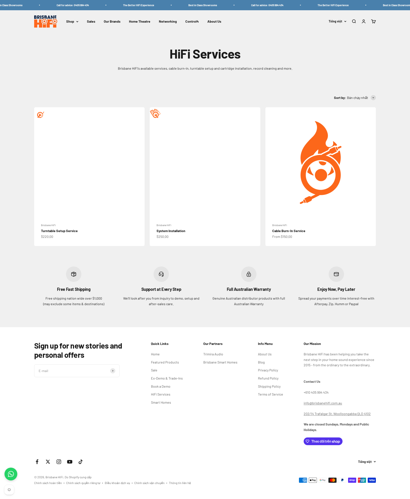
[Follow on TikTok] (80, 462)
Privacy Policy (268, 370)
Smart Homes (161, 402)
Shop (70, 21)
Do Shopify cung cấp (78, 477)
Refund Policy (268, 378)
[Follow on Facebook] (37, 462)
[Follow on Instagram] (59, 462)
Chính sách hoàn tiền (48, 483)
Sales (91, 21)
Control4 (192, 21)
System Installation (171, 231)
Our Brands (112, 21)
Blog (261, 362)
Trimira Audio (213, 354)
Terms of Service (270, 394)
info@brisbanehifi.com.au (323, 403)
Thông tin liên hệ (180, 483)
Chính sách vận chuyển (149, 483)
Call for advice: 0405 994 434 (65, 5)
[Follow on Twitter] (48, 462)
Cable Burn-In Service (288, 231)
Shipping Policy (269, 386)
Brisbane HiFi (48, 225)
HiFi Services (160, 394)
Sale (154, 370)
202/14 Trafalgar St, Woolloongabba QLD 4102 (337, 414)
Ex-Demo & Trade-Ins (167, 378)
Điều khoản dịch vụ (117, 483)
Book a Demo (160, 386)
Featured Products (165, 362)
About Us (214, 21)
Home (155, 354)
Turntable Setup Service (59, 231)
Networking (168, 21)
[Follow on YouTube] (70, 462)
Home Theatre (139, 21)
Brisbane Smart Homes (220, 362)
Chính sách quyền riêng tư (83, 483)
